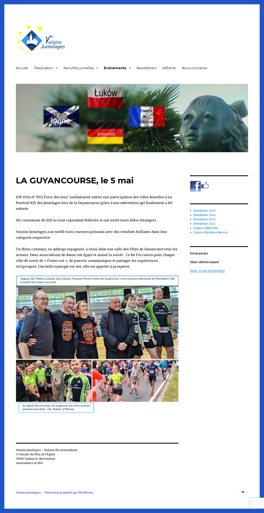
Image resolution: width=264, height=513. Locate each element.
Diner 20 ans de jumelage (207, 271)
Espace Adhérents (205, 228)
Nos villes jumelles (79, 68)
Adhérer (169, 68)
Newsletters (147, 68)
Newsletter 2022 (204, 224)
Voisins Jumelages (28, 492)
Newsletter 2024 (204, 215)
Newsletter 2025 (204, 211)
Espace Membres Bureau (210, 232)
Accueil (22, 68)
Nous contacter (195, 68)
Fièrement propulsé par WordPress (69, 492)
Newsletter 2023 (204, 219)
